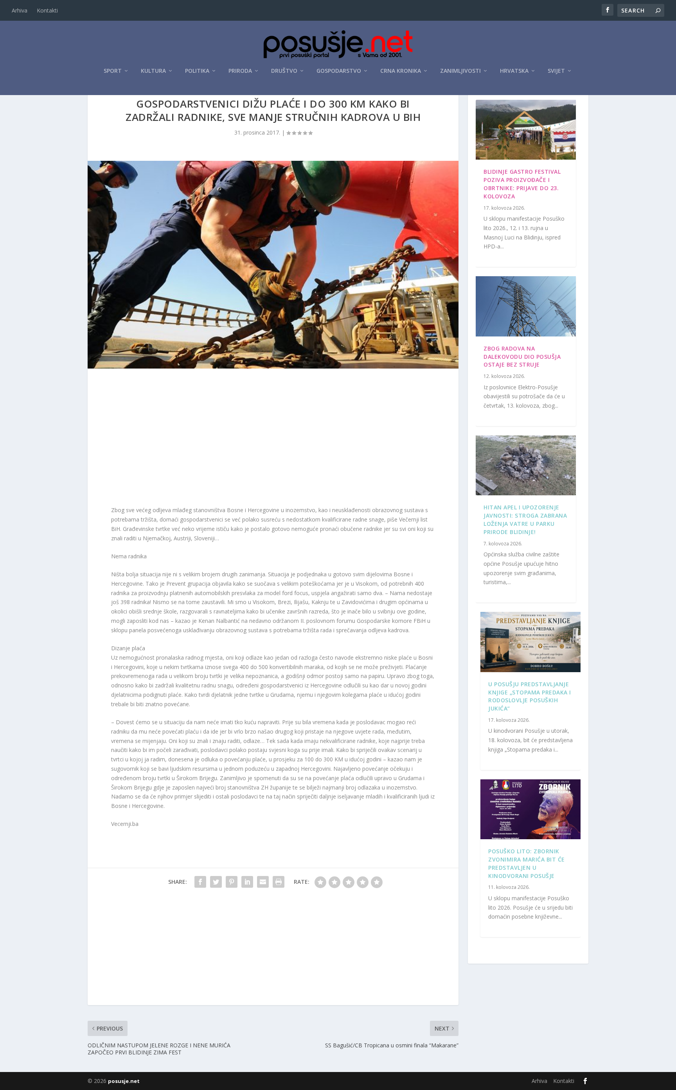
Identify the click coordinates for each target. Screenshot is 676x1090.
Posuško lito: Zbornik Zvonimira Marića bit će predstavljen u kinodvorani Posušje (526, 863)
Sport (113, 71)
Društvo (284, 71)
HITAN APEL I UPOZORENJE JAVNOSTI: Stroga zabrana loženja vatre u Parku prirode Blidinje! (525, 519)
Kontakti (47, 10)
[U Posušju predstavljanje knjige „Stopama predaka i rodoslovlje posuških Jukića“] (530, 642)
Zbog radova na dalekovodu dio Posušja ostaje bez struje (522, 357)
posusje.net (124, 1081)
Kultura (153, 71)
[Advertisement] (273, 439)
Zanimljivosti (460, 71)
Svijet (556, 71)
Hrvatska (514, 71)
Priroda (240, 71)
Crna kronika (400, 71)
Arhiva (19, 10)
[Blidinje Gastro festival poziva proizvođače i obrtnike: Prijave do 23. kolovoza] (526, 130)
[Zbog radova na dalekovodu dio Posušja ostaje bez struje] (526, 306)
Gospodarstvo (338, 71)
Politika (197, 71)
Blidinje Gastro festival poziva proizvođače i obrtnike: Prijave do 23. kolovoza (522, 184)
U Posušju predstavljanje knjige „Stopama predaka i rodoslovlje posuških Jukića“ (529, 696)
